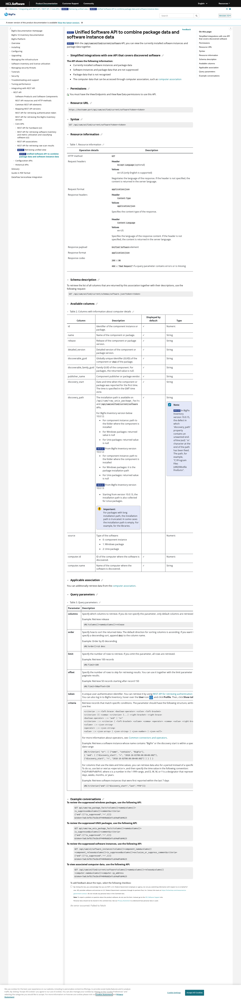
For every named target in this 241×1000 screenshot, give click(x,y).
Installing (15, 47)
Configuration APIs (23, 160)
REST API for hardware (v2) (29, 128)
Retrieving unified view (78, 9)
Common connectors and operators (148, 737)
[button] (10, 30)
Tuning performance (21, 84)
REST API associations (27, 141)
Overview (15, 43)
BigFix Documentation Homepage (26, 30)
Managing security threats (23, 67)
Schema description (207, 59)
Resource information (208, 55)
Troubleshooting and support (25, 80)
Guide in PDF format (20, 173)
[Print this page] (230, 9)
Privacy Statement (124, 901)
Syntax (202, 51)
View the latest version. (69, 23)
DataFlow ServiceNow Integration (26, 177)
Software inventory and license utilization (30, 63)
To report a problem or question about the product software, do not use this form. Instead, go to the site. (118, 897)
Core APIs (55, 9)
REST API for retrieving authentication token (35, 112)
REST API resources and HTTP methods (33, 100)
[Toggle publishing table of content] (10, 28)
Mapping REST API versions (28, 108)
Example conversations (209, 76)
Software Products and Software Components (36, 96)
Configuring (16, 51)
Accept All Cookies (195, 992)
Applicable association (209, 67)
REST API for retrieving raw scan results (35, 145)
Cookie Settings (174, 992)
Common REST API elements (28, 104)
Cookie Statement (104, 994)
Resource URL (205, 47)
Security (15, 76)
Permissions (204, 43)
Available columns (207, 63)
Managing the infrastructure (24, 59)
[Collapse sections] (227, 9)
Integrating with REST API (29, 9)
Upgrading (16, 55)
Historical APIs (22, 164)
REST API (45, 9)
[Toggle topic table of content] (230, 28)
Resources (223, 3)
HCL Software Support (152, 897)
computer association (169, 79)
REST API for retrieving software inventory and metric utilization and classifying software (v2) (36, 135)
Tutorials (15, 71)
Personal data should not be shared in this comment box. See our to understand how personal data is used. (115, 901)
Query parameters (207, 71)
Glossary (15, 169)
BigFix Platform (18, 39)
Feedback (186, 29)
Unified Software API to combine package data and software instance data (127, 9)
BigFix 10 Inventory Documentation (27, 35)
